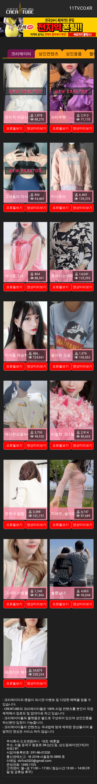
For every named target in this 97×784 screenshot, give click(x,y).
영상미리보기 (36, 128)
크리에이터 (21, 53)
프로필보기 (14, 128)
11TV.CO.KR (80, 8)
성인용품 (74, 53)
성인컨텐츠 (48, 53)
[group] (48, 27)
